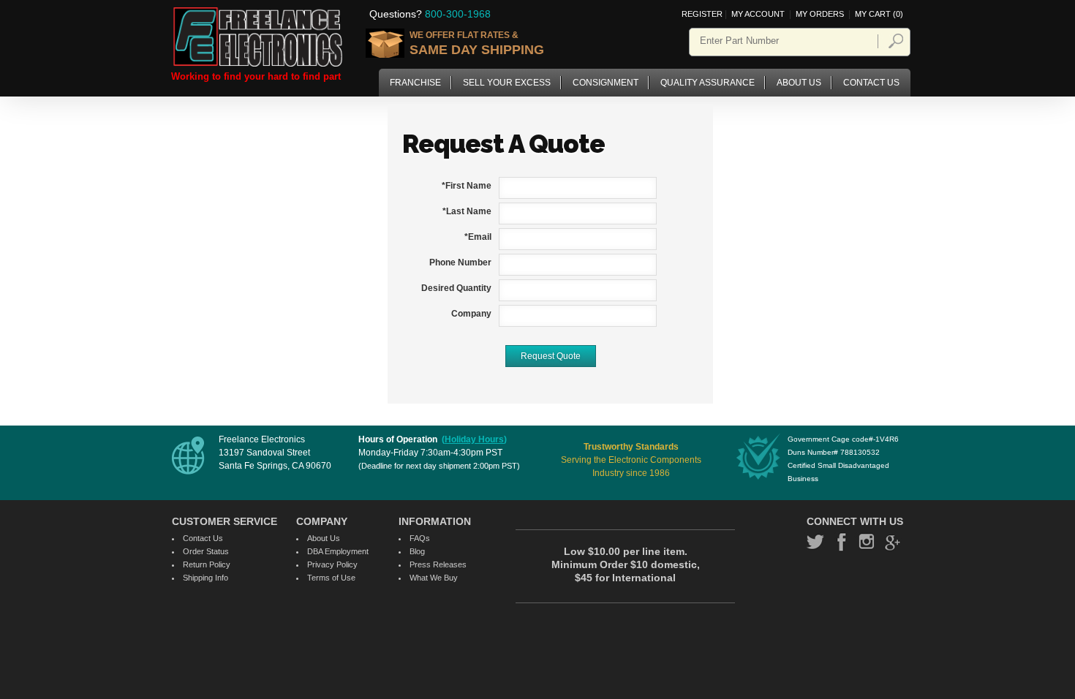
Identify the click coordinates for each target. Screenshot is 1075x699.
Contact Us (871, 83)
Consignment (605, 83)
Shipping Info (205, 577)
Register (702, 14)
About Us (799, 83)
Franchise (415, 83)
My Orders (820, 14)
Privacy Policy (332, 564)
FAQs (420, 538)
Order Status (206, 551)
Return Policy (206, 564)
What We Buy (434, 577)
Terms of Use (331, 577)
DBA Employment (338, 551)
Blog (417, 551)
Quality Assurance (707, 83)
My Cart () (879, 14)
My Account (759, 14)
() (474, 439)
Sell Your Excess (507, 83)
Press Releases (438, 564)
